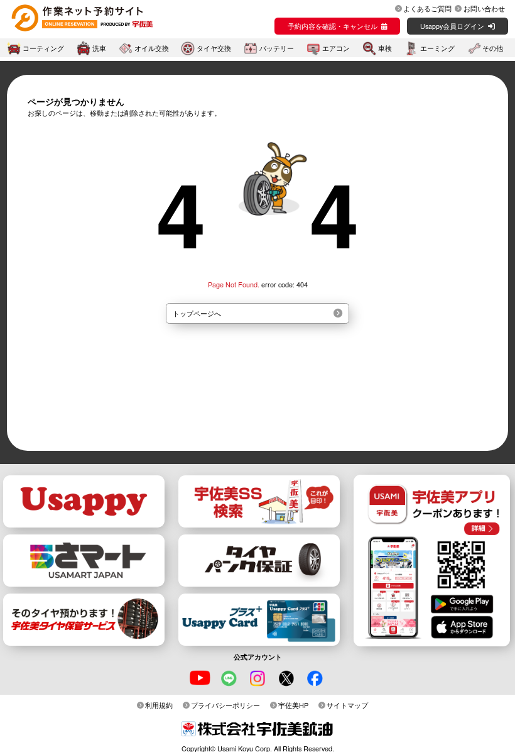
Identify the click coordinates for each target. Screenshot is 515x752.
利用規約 (159, 705)
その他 (492, 48)
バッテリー (276, 48)
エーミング (437, 48)
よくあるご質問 (427, 8)
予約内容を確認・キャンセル (332, 26)
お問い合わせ (484, 8)
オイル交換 (151, 48)
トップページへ (197, 313)
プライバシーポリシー (225, 705)
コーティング (43, 48)
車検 (385, 48)
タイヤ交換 (214, 48)
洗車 (99, 48)
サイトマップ (347, 705)
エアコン (336, 48)
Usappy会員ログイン (452, 26)
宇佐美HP (293, 705)
